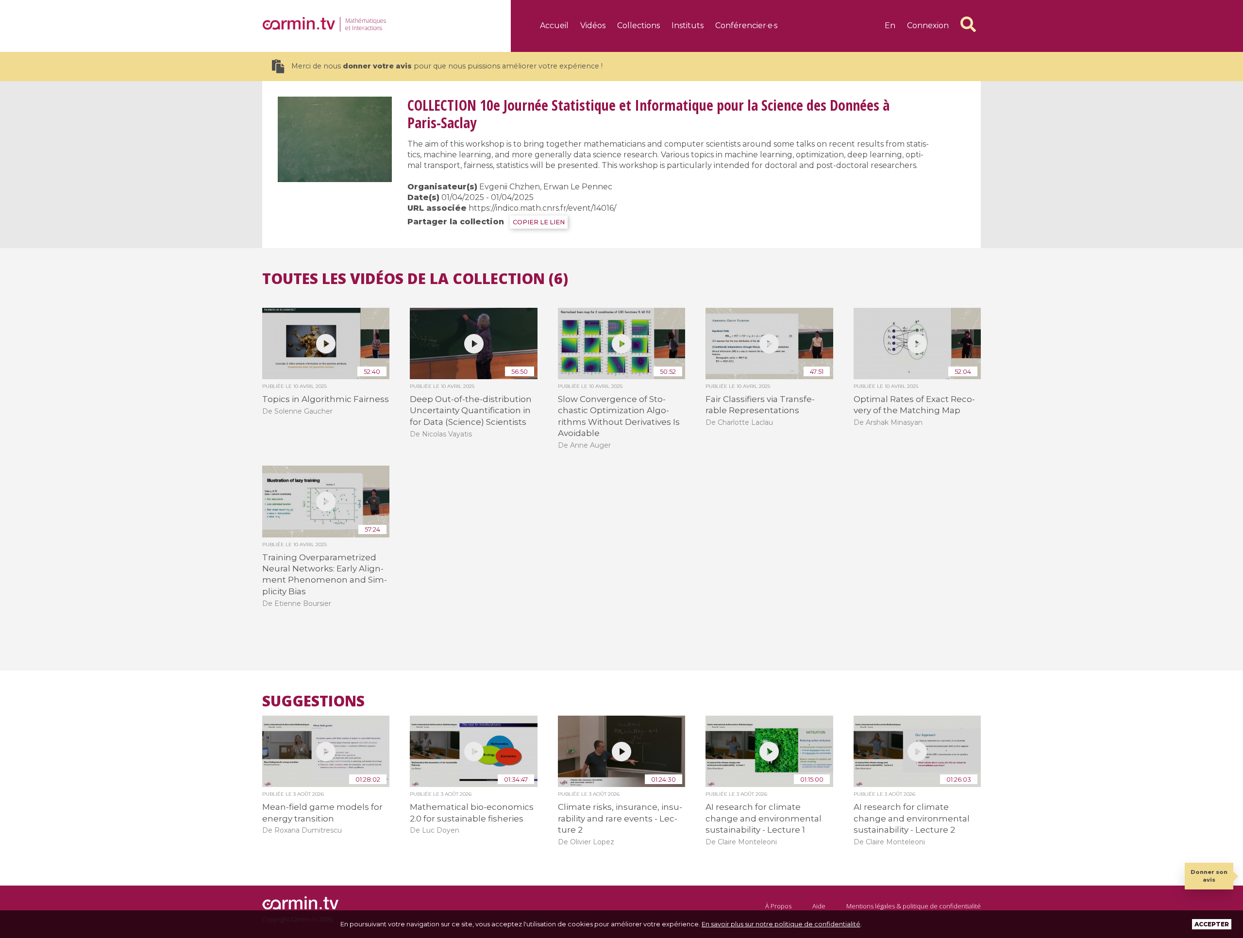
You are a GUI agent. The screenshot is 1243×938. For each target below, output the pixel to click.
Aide (818, 906)
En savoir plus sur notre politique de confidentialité (781, 924)
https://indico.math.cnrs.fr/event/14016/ (542, 208)
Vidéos (592, 25)
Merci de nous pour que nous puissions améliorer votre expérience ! (447, 66)
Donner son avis (1209, 876)
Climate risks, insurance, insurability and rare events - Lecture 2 (620, 818)
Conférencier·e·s (746, 25)
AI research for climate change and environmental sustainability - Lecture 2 (912, 818)
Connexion (928, 25)
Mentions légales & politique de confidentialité (913, 906)
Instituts (688, 25)
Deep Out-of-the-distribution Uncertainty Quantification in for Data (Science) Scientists (471, 410)
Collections (638, 25)
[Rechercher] (968, 24)
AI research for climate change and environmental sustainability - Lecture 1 (763, 818)
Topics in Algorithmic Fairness (325, 399)
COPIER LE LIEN (539, 222)
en (890, 25)
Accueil (554, 25)
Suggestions (313, 701)
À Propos (778, 906)
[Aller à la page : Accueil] (298, 23)
